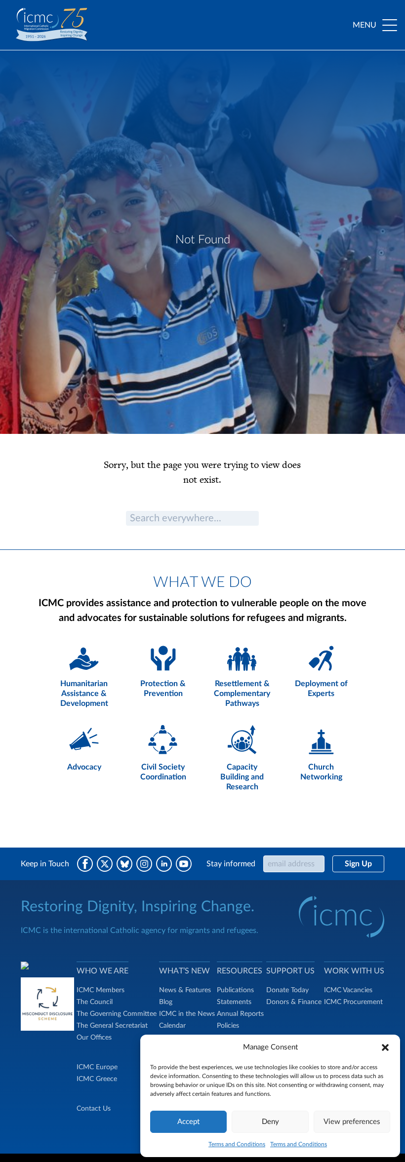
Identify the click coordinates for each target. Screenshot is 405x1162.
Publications (235, 990)
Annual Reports (240, 1013)
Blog (165, 1002)
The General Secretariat (112, 1025)
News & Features (185, 990)
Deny (270, 1121)
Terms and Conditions (236, 1144)
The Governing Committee (117, 1013)
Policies (228, 1025)
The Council (95, 1002)
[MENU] (389, 25)
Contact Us (94, 1108)
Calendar (172, 1025)
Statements (234, 1002)
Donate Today (287, 990)
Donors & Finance (294, 1002)
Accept (188, 1121)
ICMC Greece (97, 1079)
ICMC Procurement (353, 1002)
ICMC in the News (187, 1013)
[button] (385, 1047)
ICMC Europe (97, 1067)
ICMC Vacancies (348, 990)
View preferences (352, 1121)
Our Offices (94, 1037)
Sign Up (358, 864)
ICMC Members (100, 990)
